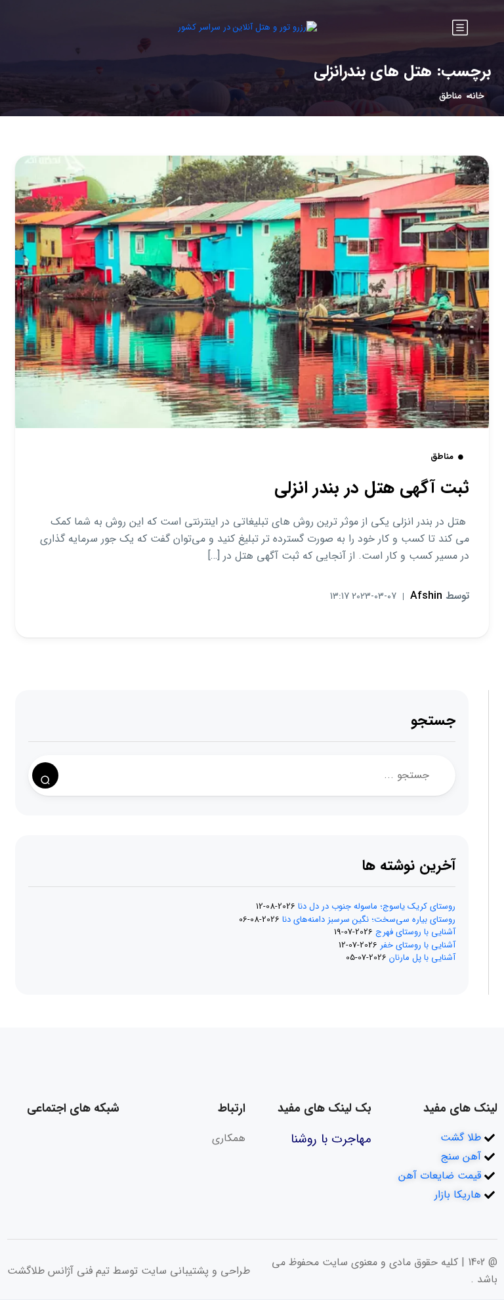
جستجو (433, 720)
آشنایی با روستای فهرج (415, 932)
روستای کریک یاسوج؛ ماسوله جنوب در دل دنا (376, 906)
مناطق (450, 96)
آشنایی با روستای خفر (417, 945)
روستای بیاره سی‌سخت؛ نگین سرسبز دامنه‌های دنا (368, 919)
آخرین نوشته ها (408, 866)
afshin (439, 596)
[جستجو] (45, 775)
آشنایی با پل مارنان (422, 957)
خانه (476, 96)
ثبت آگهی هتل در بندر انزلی (371, 488)
